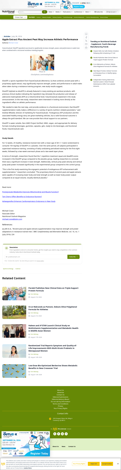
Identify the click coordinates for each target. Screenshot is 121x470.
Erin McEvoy (34, 294)
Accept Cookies (107, 464)
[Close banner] (118, 2)
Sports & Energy (8, 269)
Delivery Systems (57, 17)
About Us (60, 390)
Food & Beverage (67, 17)
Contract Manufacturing (92, 17)
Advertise (60, 392)
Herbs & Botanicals (79, 17)
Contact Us (60, 395)
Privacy (60, 406)
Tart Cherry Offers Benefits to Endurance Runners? (22, 196)
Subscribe (72, 257)
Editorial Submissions (60, 397)
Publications (67, 12)
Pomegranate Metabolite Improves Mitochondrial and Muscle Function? (30, 192)
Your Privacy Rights (60, 408)
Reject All (94, 464)
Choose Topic (19, 17)
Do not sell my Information (60, 402)
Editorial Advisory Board (60, 399)
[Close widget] (47, 433)
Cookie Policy (28, 468)
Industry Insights (46, 17)
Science (38, 17)
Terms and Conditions (60, 404)
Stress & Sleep (104, 17)
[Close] (118, 464)
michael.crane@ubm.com (12, 219)
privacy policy (40, 261)
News (50, 12)
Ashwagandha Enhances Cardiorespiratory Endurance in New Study (28, 201)
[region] (60, 464)
